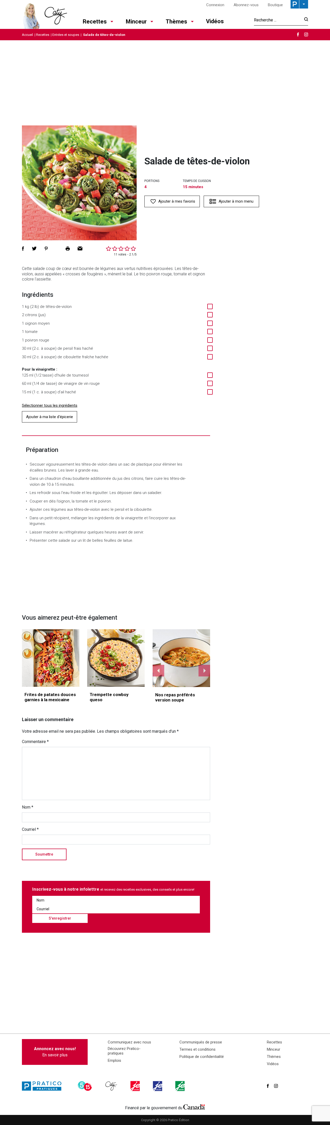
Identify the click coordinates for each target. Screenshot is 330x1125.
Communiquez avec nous (129, 1042)
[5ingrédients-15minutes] (85, 1086)
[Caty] (111, 1086)
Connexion (215, 5)
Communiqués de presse (200, 1042)
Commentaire (35, 741)
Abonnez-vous (246, 5)
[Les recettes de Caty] (44, 14)
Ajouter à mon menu (236, 201)
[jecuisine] (135, 1086)
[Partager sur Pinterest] (46, 248)
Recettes (95, 21)
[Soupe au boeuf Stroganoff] (181, 658)
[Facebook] (298, 34)
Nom (27, 807)
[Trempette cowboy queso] (116, 658)
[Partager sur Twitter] (34, 248)
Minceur (136, 21)
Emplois (114, 1060)
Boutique (275, 5)
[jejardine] (180, 1086)
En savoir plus (55, 1051)
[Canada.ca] (194, 1107)
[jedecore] (158, 1086)
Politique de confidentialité (201, 1056)
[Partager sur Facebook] (23, 248)
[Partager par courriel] (80, 248)
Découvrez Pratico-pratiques (124, 1051)
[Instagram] (306, 34)
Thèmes (176, 21)
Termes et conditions (197, 1049)
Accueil (27, 35)
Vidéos (215, 21)
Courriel (30, 829)
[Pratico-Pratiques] (44, 1086)
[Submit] (304, 20)
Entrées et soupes (65, 35)
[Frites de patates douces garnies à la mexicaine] (50, 658)
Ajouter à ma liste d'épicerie (49, 416)
